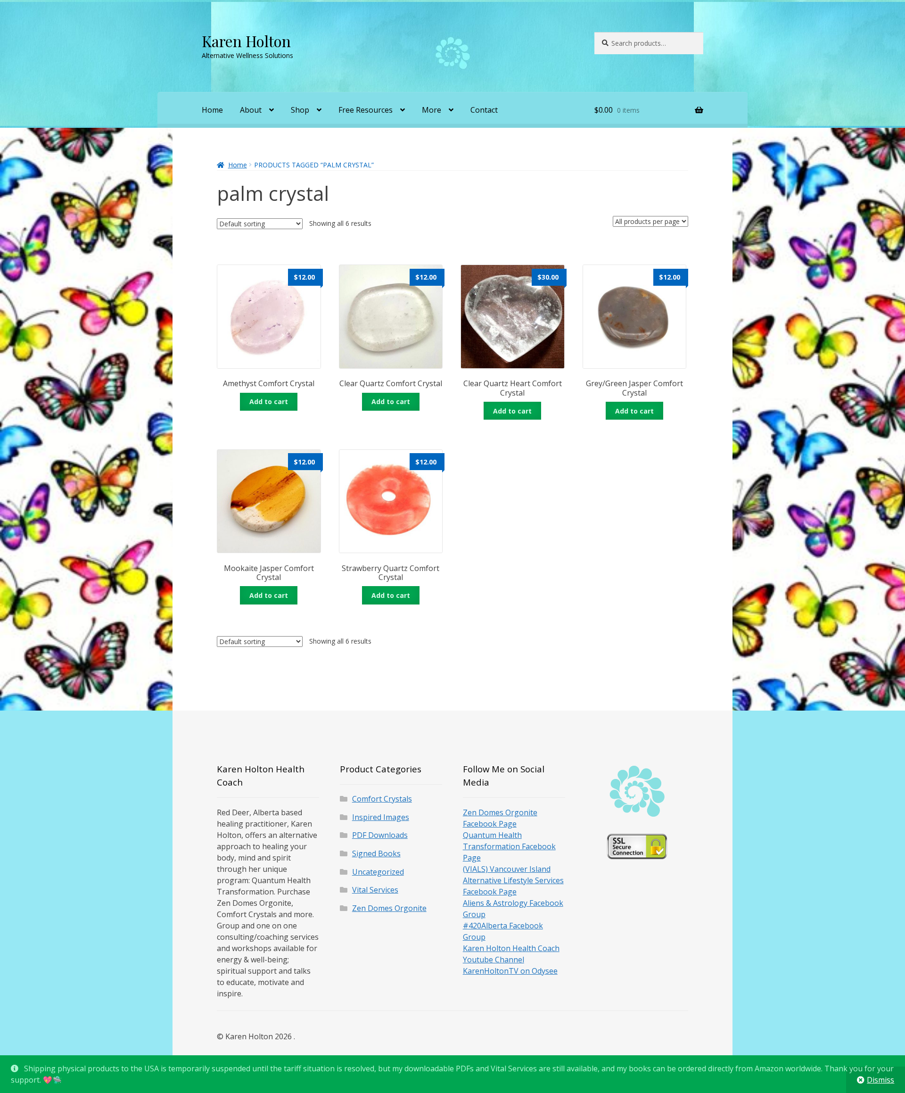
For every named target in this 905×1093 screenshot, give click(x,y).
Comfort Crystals (382, 799)
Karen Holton (246, 41)
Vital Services (375, 890)
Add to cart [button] (268, 401)
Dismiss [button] (880, 1080)
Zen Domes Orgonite (389, 908)
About (251, 110)
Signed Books (376, 853)
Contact (484, 110)
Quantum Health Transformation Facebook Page (509, 846)
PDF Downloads (380, 835)
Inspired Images (380, 817)
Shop (300, 110)
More (431, 110)
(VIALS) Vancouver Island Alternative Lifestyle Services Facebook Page (513, 880)
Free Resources (365, 110)
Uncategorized (378, 872)
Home (212, 110)
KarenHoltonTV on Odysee (510, 971)
